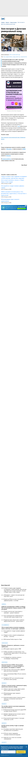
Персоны (4, 662)
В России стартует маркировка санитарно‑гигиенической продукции (12, 734)
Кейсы (3, 604)
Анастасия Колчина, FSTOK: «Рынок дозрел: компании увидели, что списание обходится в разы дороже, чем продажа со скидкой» (12, 666)
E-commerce (5, 624)
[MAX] (11, 19)
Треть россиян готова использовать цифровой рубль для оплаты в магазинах (14, 670)
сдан (19, 126)
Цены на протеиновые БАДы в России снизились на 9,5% (15, 674)
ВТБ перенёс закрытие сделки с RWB (12, 648)
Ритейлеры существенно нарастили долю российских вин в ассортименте (13, 730)
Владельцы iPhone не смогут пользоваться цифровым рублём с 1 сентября (14, 600)
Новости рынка (13, 22)
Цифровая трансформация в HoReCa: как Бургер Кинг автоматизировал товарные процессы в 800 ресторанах (13, 608)
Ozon (4, 56)
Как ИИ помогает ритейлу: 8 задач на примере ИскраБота (12, 726)
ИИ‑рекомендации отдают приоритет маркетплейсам (12, 694)
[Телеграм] (6, 19)
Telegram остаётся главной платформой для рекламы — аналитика (14, 636)
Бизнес (4, 683)
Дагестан (18, 56)
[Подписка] (21, 19)
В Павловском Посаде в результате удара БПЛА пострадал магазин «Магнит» (15, 710)
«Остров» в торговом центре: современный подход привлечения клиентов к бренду (14, 686)
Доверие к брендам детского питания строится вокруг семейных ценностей (14, 714)
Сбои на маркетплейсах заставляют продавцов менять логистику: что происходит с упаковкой (12, 628)
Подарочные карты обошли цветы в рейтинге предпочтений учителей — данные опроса (14, 620)
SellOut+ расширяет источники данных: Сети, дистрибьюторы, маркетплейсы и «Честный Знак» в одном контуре (15, 653)
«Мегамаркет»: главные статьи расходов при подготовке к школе (14, 595)
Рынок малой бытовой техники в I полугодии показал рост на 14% (14, 719)
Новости (7, 22)
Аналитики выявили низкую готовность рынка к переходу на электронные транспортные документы (14, 699)
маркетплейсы (9, 56)
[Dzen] (13, 19)
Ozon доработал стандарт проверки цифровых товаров (14, 631)
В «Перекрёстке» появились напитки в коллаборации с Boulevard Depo (12, 658)
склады (14, 56)
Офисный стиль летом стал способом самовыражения (12, 738)
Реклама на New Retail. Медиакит (14, 111)
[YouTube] (16, 19)
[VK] (9, 19)
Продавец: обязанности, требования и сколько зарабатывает (12, 646)
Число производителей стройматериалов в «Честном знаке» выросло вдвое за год (13, 616)
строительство (24, 56)
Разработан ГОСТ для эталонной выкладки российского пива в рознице (14, 679)
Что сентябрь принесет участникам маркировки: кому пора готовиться (13, 707)
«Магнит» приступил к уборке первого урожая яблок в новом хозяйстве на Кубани (14, 689)
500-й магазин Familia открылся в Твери (13, 639)
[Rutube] (18, 19)
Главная (3, 22)
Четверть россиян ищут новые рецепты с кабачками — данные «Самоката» (13, 612)
